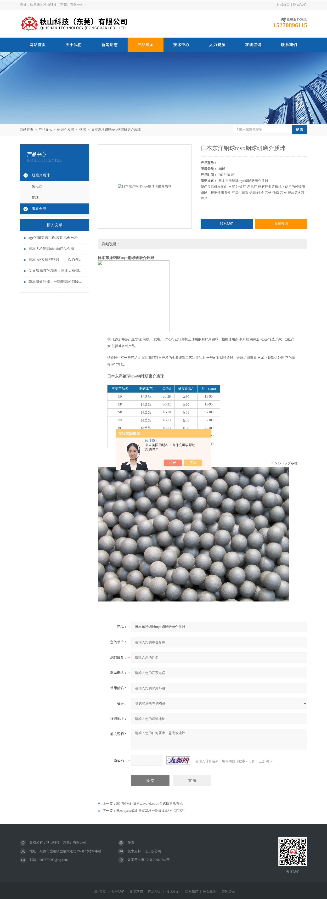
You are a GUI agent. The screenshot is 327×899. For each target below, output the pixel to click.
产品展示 (145, 45)
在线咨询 (253, 45)
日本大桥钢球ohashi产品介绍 (51, 249)
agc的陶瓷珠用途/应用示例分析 (53, 238)
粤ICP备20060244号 (155, 860)
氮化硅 (37, 186)
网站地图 (210, 891)
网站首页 (38, 45)
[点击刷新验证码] (178, 760)
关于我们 (74, 45)
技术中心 (181, 45)
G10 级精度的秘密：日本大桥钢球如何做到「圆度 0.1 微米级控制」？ (56, 271)
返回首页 (283, 4)
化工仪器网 (152, 851)
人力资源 (217, 45)
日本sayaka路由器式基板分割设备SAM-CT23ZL (151, 811)
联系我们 (300, 4)
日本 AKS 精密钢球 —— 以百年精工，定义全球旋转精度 (56, 260)
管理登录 (228, 891)
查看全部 (39, 209)
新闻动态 (109, 45)
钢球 (82, 129)
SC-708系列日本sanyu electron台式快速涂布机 (149, 803)
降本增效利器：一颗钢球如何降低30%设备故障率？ (56, 282)
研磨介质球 (65, 129)
